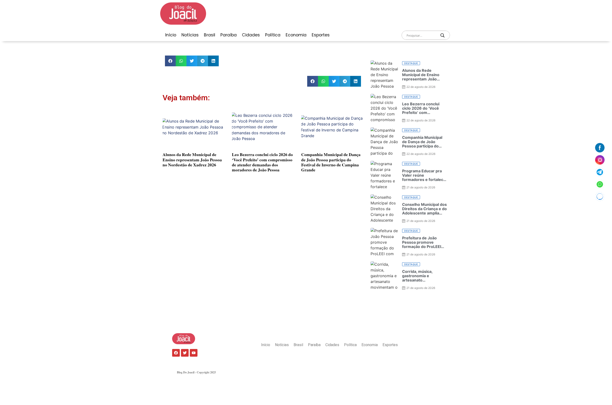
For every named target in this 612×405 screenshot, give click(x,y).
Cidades (251, 35)
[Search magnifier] (442, 35)
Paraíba (228, 35)
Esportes (321, 35)
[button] (170, 61)
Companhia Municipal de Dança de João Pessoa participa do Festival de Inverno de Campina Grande (331, 162)
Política (272, 35)
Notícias (190, 35)
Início (170, 35)
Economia (296, 35)
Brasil (209, 35)
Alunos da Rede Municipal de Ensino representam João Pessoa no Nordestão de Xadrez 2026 (192, 159)
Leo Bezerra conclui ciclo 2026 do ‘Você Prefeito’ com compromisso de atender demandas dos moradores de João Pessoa (262, 162)
